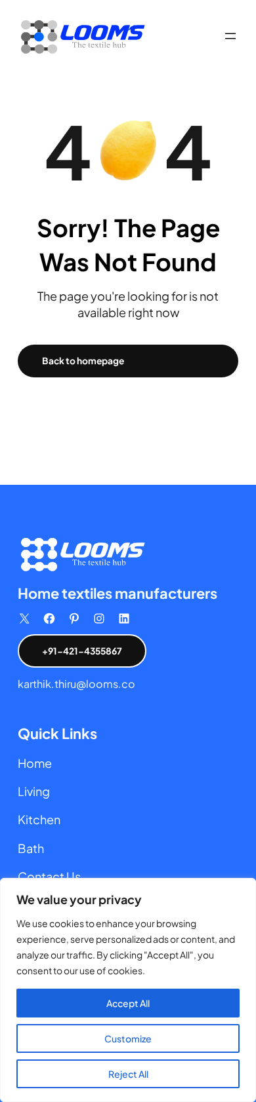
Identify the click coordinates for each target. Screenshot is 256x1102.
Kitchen (39, 819)
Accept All (128, 1003)
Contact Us (49, 876)
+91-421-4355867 (82, 650)
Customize (128, 1038)
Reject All (128, 1074)
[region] (128, 990)
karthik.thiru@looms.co (76, 684)
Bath (31, 848)
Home (35, 762)
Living (34, 791)
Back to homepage (83, 360)
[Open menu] (230, 36)
